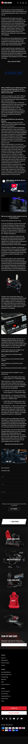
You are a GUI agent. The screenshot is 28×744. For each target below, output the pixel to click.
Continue (20, 375)
